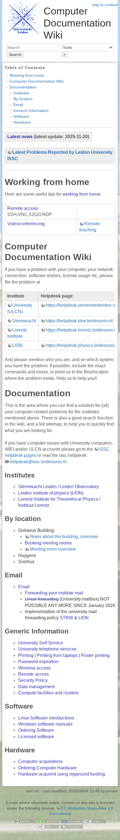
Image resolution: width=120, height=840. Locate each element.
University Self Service (40, 642)
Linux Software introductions (46, 718)
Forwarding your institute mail (54, 593)
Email (18, 104)
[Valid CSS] (48, 826)
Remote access (22, 208)
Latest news (20, 136)
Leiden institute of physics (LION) (50, 493)
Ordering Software (36, 730)
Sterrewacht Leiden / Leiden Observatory (58, 486)
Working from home (26, 75)
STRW (66, 617)
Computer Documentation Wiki (36, 81)
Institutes (21, 93)
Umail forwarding (42, 599)
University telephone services (47, 649)
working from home (81, 194)
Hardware (22, 122)
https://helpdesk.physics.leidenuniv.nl (82, 345)
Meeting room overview (53, 549)
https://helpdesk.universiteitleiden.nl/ (81, 305)
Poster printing (95, 655)
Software (21, 116)
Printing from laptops (57, 655)
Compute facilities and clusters (48, 692)
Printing (25, 655)
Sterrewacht (24, 320)
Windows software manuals (45, 724)
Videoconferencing (26, 223)
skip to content (105, 5)
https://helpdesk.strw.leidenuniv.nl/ (79, 320)
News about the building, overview (64, 536)
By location (23, 99)
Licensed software (36, 736)
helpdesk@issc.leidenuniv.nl (38, 461)
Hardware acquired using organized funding (61, 774)
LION (17, 345)
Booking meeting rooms (48, 543)
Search (15, 54)
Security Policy (33, 680)
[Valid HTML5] (95, 821)
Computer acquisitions (40, 761)
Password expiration (38, 661)
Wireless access (34, 668)
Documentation (22, 87)
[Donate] (48, 821)
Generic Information (31, 110)
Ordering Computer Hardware (47, 767)
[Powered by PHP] (72, 821)
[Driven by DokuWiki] (72, 826)
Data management (36, 686)
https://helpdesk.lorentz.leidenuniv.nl (81, 330)
